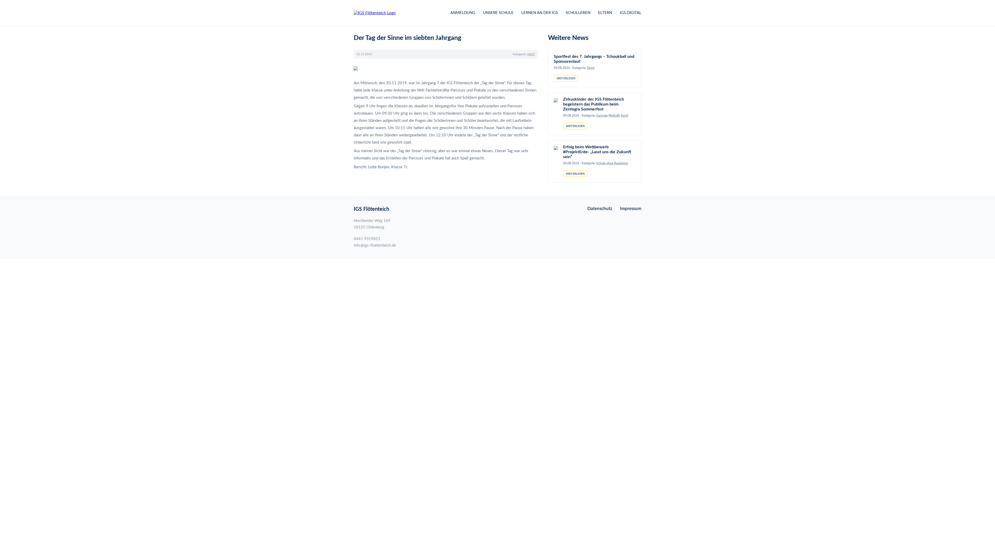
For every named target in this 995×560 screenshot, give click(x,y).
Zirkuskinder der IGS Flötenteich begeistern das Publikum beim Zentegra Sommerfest (593, 104)
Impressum (630, 208)
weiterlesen (566, 78)
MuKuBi (614, 115)
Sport (590, 67)
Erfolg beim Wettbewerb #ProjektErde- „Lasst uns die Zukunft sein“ (597, 152)
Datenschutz (599, 208)
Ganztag (602, 115)
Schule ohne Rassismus (612, 163)
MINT (531, 54)
